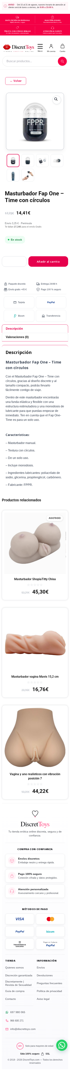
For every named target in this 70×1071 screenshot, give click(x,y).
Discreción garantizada (18, 975)
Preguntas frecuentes (49, 983)
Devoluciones (45, 975)
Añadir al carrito (48, 261)
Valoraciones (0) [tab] (17, 337)
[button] (56, 100)
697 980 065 (17, 1012)
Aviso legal (43, 998)
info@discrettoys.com (23, 1028)
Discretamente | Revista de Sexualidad (18, 983)
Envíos (41, 967)
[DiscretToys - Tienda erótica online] (18, 48)
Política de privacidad (49, 991)
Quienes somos (14, 967)
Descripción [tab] (14, 328)
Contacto (10, 998)
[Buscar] (62, 61)
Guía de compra (14, 991)
